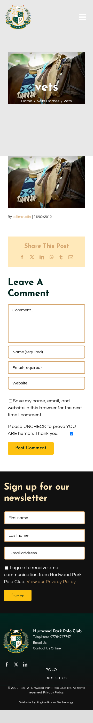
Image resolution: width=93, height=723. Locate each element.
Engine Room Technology (55, 702)
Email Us (40, 643)
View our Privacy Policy (51, 581)
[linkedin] (25, 664)
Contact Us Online (47, 648)
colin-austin (22, 217)
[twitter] (16, 664)
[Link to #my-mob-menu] (82, 17)
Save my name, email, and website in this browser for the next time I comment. (45, 407)
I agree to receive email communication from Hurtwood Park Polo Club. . (43, 574)
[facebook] (7, 664)
